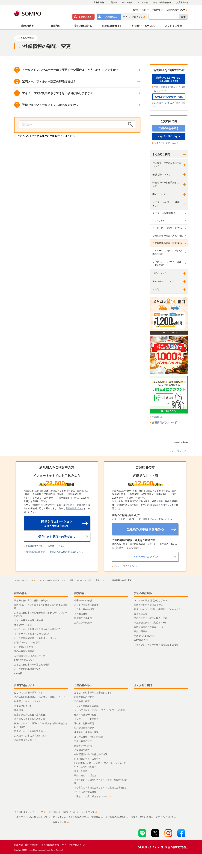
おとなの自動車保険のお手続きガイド (93, 692)
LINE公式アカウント (24, 660)
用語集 (155, 417)
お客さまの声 (59, 822)
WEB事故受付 (141, 640)
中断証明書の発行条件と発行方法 (90, 754)
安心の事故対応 (143, 593)
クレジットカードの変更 (86, 719)
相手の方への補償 (83, 600)
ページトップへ (180, 451)
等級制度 (18, 710)
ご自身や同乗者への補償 (86, 605)
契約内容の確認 (82, 701)
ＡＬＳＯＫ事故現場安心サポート (150, 600)
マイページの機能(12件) (164, 213)
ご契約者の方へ (83, 685)
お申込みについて (165, 817)
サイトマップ (88, 812)
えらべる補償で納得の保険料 (28, 620)
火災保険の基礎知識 (115, 817)
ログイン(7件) (159, 220)
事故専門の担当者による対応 (148, 605)
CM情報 (18, 673)
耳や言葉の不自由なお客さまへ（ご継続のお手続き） (100, 787)
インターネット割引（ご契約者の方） (33, 633)
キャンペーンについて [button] (163, 281)
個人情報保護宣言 (50, 845)
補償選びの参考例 (83, 618)
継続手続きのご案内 (84, 697)
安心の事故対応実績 (24, 651)
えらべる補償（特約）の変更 (88, 736)
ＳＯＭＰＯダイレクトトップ (28, 812)
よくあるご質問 (161, 154)
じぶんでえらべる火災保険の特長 (69, 817)
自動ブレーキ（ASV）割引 (27, 642)
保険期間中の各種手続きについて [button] (166, 184)
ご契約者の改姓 (82, 750)
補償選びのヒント (23, 705)
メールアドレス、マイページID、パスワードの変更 (99, 710)
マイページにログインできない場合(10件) (167, 252)
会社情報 (52, 812)
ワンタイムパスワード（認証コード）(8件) (167, 263)
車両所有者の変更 (83, 741)
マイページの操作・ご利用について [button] (166, 204)
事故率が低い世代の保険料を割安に (32, 600)
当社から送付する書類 (85, 792)
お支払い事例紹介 (83, 622)
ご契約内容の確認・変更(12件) (167, 235)
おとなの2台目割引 (23, 647)
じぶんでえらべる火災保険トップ (30, 817)
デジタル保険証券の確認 (86, 705)
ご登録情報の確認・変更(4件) (167, 243)
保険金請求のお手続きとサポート (150, 627)
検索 (183, 17)
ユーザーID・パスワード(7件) (167, 228)
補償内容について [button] (161, 174)
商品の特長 (20, 593)
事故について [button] (159, 194)
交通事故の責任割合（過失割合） (30, 714)
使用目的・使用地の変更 (86, 732)
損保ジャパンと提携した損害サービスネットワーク (159, 609)
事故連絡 (85, 17)
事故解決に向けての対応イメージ (150, 622)
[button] (28, 25)
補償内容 (79, 593)
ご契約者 (110, 16)
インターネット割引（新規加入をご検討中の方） (38, 629)
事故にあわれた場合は (85, 775)
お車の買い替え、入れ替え (87, 759)
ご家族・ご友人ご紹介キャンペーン (92, 796)
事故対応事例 (140, 631)
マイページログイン (133, 17)
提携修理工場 (140, 613)
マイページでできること (166, 142)
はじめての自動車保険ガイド (28, 692)
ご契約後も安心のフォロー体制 (29, 655)
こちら (71, 136)
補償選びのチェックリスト (27, 701)
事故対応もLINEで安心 (145, 636)
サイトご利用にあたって (74, 845)
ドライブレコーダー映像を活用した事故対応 (156, 644)
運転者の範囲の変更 (84, 723)
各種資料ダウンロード (164, 422)
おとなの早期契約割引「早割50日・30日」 (35, 638)
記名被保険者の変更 (84, 728)
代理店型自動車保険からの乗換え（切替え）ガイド (39, 697)
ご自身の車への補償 (84, 609)
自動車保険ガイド (24, 685)
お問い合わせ (139, 10)
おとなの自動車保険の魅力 (27, 669)
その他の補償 (80, 613)
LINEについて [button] (159, 273)
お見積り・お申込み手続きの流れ (169, 104)
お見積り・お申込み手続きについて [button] (166, 165)
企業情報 (156, 10)
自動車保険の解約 (83, 745)
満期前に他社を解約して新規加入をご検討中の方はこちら (54, 551)
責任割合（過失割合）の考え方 (29, 719)
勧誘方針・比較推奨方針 (26, 845)
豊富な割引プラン (74, 508)
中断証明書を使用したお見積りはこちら (169, 89)
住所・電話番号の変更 (85, 714)
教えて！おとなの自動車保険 (28, 731)
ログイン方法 (80, 771)
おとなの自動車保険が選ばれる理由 (32, 664)
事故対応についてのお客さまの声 (150, 618)
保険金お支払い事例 (141, 817)
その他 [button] (155, 289)
